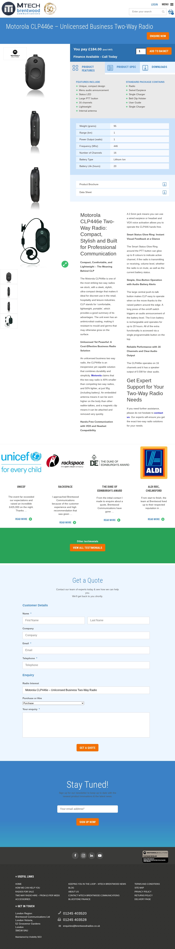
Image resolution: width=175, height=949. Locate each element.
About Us (73, 892)
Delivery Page (142, 899)
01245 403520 (75, 913)
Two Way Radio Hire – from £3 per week (37, 895)
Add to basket (159, 51)
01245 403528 (75, 920)
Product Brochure (88, 184)
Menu (165, 4)
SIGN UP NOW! (87, 822)
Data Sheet (85, 192)
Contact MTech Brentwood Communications (93, 895)
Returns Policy (143, 895)
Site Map (139, 888)
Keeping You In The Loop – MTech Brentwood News (97, 884)
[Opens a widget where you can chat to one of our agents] (162, 943)
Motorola (96, 375)
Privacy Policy (142, 892)
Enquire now (158, 36)
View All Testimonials (87, 547)
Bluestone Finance (79, 899)
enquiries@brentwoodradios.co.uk (81, 925)
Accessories (22, 899)
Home (18, 884)
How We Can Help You (27, 888)
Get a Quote (87, 747)
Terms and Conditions (147, 884)
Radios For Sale (24, 892)
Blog (71, 888)
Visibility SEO (35, 937)
